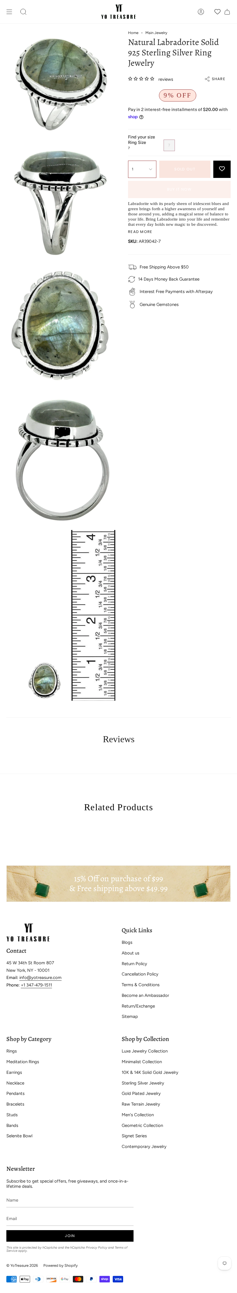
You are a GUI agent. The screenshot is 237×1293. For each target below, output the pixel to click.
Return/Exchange (138, 1006)
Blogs (127, 942)
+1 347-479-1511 (36, 985)
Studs (12, 1114)
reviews (165, 79)
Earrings (14, 1072)
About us (130, 953)
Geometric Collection (142, 1125)
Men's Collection (138, 1114)
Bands (12, 1125)
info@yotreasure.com (40, 977)
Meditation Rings (22, 1061)
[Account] (200, 11)
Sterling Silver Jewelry (143, 1083)
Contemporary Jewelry (144, 1146)
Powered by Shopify (60, 1265)
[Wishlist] (217, 11)
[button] (23, 11)
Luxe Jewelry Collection (145, 1051)
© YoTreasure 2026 (22, 1265)
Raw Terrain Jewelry (141, 1104)
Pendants (15, 1093)
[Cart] (227, 11)
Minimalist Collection (142, 1061)
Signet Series (134, 1135)
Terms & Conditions (141, 984)
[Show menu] (9, 11)
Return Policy (134, 963)
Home (133, 33)
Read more (140, 232)
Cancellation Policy (140, 974)
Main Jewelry (156, 33)
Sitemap (130, 1016)
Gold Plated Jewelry (141, 1093)
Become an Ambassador (145, 995)
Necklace (15, 1083)
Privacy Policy (96, 1247)
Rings (11, 1051)
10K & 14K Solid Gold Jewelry (150, 1072)
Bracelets (15, 1104)
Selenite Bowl (19, 1135)
